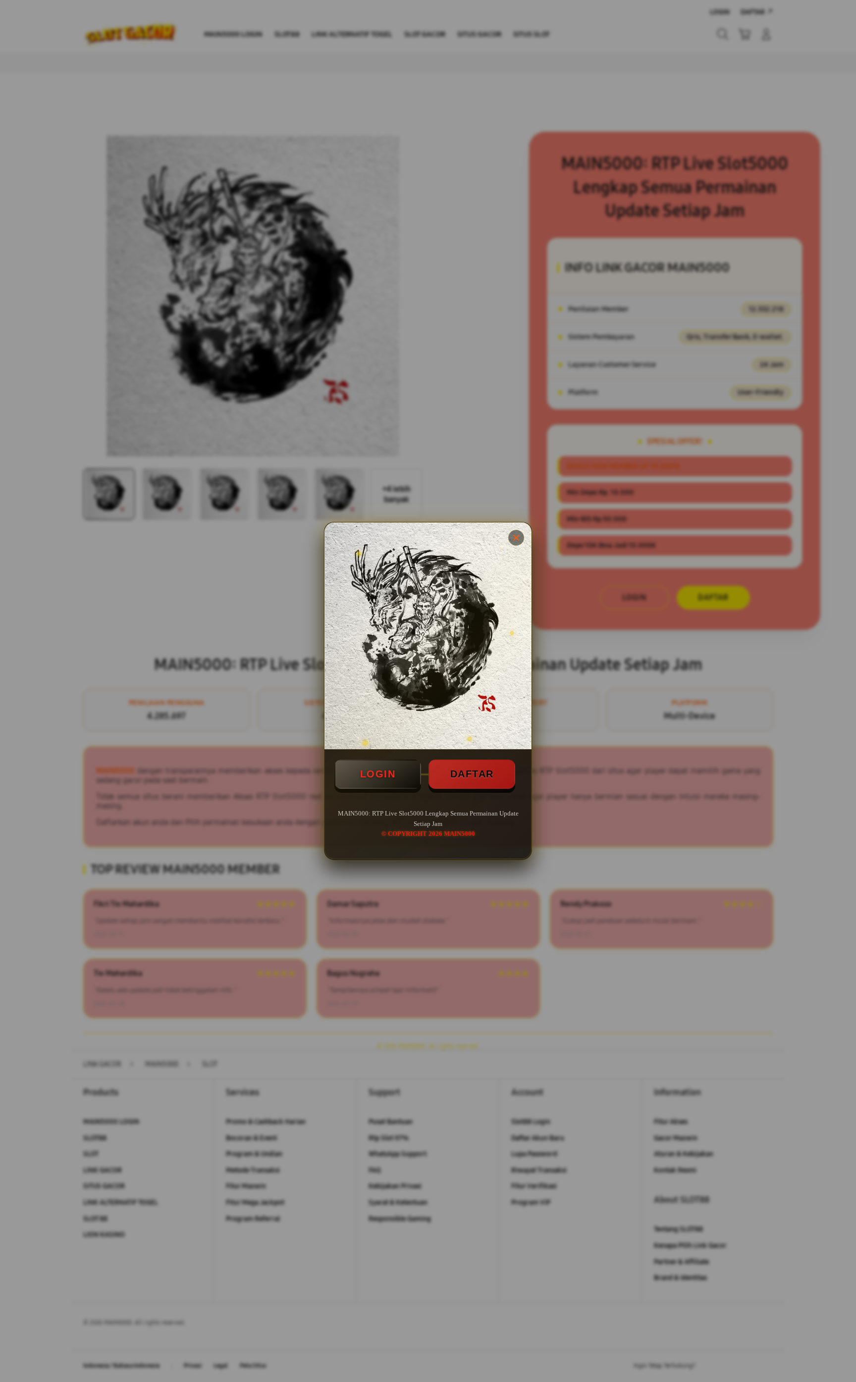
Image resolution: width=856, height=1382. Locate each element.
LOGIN (378, 773)
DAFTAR (472, 773)
